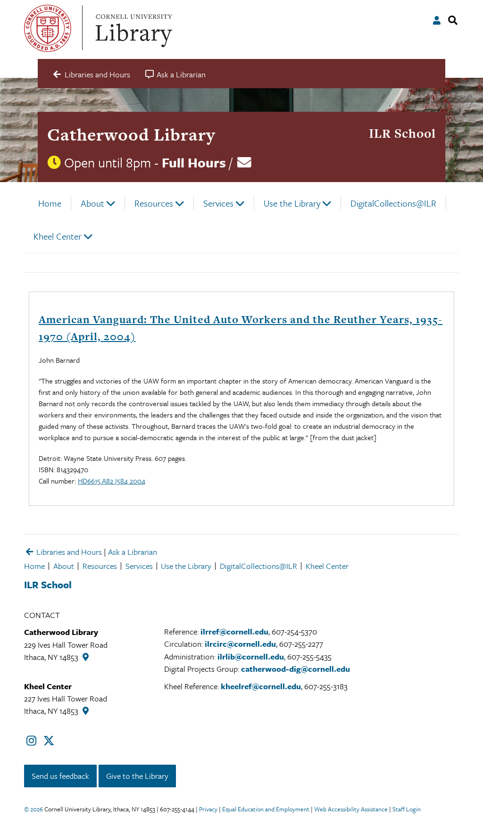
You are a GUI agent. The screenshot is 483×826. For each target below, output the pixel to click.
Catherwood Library (131, 134)
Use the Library (292, 203)
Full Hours (194, 162)
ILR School (402, 133)
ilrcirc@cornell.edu (240, 644)
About (92, 203)
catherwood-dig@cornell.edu (295, 669)
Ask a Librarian (132, 552)
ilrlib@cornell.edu (250, 656)
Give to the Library (137, 776)
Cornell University (47, 28)
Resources (153, 203)
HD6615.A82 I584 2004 (111, 481)
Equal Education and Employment (265, 809)
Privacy (208, 809)
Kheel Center (57, 236)
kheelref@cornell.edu (261, 686)
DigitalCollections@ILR (393, 203)
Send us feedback (60, 776)
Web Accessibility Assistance (351, 809)
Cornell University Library (132, 28)
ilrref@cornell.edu (234, 631)
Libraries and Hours (68, 552)
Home (49, 203)
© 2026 (33, 809)
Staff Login (406, 809)
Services (218, 203)
